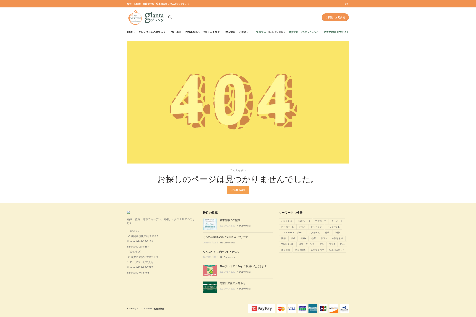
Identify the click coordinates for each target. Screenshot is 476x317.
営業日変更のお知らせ (233, 283)
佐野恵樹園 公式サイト (336, 31)
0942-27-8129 (144, 241)
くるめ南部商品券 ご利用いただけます (225, 237)
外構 (327, 232)
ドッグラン (316, 226)
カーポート (337, 221)
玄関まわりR (287, 244)
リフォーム (314, 232)
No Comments (244, 225)
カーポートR (287, 226)
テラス (302, 226)
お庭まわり (286, 221)
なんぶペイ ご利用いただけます (221, 252)
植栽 (293, 238)
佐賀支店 (293, 31)
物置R (324, 238)
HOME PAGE (238, 190)
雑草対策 (285, 249)
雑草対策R (300, 249)
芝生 (322, 244)
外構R (337, 232)
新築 (283, 238)
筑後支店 (261, 31)
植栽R (303, 238)
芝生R (332, 244)
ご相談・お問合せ (335, 17)
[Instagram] (346, 3)
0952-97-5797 (144, 267)
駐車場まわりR (336, 249)
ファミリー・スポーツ (292, 232)
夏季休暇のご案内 (230, 220)
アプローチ (320, 221)
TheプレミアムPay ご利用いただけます (243, 266)
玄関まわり (337, 238)
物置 (313, 238)
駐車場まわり (317, 249)
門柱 (342, 244)
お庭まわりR (304, 221)
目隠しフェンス (306, 244)
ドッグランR (333, 226)
